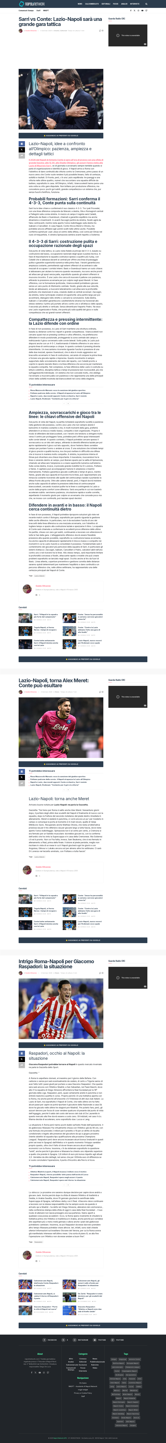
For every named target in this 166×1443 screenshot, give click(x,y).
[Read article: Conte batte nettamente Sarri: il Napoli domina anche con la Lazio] (25, 644)
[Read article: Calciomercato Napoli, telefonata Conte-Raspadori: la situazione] (25, 1284)
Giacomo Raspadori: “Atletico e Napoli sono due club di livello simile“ (90, 1309)
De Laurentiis (131, 1375)
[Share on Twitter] (22, 150)
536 (51, 1312)
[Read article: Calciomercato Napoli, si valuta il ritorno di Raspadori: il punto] (25, 1297)
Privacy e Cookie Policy (83, 1393)
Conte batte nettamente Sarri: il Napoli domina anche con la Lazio (46, 642)
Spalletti (120, 1421)
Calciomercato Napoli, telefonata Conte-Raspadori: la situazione (46, 1283)
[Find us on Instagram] (138, 10)
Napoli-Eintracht (132, 1406)
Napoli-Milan (133, 1410)
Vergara (133, 1425)
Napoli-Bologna (119, 1402)
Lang (112, 1386)
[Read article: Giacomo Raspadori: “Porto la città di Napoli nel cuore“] (25, 1310)
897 (50, 1288)
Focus (115, 4)
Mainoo (117, 1390)
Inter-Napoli (115, 1382)
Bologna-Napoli (132, 1363)
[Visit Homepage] (32, 4)
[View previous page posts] (64, 403)
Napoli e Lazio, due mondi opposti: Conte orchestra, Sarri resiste (58, 396)
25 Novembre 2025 (41, 1312)
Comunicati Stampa (26, 10)
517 (96, 1314)
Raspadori (38, 1242)
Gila (124, 1379)
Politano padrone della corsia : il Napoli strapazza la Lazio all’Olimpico (60, 393)
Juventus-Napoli (135, 1382)
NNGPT (46, 10)
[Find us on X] (134, 10)
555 (50, 648)
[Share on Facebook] (22, 144)
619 (94, 635)
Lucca (131, 1386)
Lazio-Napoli (39, 576)
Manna (125, 1390)
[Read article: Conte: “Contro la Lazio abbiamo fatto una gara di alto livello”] (69, 631)
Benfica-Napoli (118, 1363)
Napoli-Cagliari (133, 1402)
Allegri (114, 1359)
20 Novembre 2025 (85, 1314)
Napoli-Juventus (120, 1410)
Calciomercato (92, 4)
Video (95, 1368)
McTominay (116, 1394)
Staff (38, 10)
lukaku (138, 1386)
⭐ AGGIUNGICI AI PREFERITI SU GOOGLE (61, 136)
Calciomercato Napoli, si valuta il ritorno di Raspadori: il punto (46, 1296)
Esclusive (83, 1365)
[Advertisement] (61, 49)
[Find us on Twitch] (48, 1372)
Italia (124, 1382)
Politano (115, 1417)
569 (94, 1301)
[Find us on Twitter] (35, 1372)
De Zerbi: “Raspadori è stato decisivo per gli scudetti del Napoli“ (90, 1296)
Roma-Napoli (126, 1417)
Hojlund (132, 1379)
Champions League (132, 1367)
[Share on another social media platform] (22, 156)
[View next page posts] (68, 403)
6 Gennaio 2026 (40, 1288)
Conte (117, 1371)
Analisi (124, 4)
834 (49, 1301)
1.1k (50, 633)
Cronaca (82, 1359)
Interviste (134, 4)
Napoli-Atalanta (129, 1398)
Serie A (136, 1417)
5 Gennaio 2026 (84, 1288)
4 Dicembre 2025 (85, 1301)
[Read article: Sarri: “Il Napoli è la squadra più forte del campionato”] (25, 618)
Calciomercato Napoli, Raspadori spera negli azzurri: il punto (56, 1177)
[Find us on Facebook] (130, 10)
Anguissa (122, 1359)
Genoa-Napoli (115, 1379)
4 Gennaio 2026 (46, 31)
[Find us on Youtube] (142, 10)
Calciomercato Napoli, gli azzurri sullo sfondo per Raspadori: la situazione (88, 1283)
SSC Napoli (130, 1421)
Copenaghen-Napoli (129, 1371)
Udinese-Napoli (121, 1425)
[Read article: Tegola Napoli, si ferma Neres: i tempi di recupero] (25, 631)
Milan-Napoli (127, 1394)
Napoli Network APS (60, 1438)
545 (94, 646)
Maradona (133, 1390)
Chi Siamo (83, 1383)
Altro (71, 1359)
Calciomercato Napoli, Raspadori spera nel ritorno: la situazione (57, 1180)
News (80, 4)
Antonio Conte (134, 1359)
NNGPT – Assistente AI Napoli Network (83, 1386)
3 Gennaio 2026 (40, 1301)
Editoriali (106, 4)
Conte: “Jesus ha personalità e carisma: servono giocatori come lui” (90, 616)
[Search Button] (146, 4)
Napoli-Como (118, 1406)
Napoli (118, 1398)
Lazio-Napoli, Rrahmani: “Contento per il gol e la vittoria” (54, 399)
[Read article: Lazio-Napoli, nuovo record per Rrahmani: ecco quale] (69, 644)
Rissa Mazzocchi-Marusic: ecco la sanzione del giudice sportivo (57, 390)
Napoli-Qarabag (118, 1414)
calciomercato (117, 1367)
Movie (137, 1394)
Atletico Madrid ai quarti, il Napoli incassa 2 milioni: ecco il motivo (58, 1172)
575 (50, 620)
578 (94, 622)
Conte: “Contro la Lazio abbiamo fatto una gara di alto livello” (89, 629)
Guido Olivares (31, 31)
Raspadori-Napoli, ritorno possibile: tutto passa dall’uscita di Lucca (59, 1174)
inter (139, 1379)
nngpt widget (83, 1390)
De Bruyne (119, 1375)
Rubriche (95, 1365)
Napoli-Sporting (133, 1414)
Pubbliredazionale (97, 1362)
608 (94, 1288)
